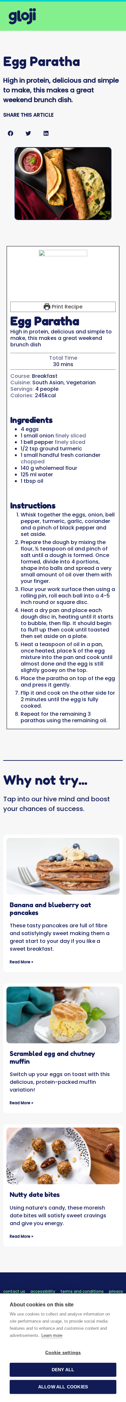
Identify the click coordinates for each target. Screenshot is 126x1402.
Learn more (51, 1335)
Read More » (21, 962)
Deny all (63, 1369)
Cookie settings (63, 1352)
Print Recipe (66, 306)
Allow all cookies (63, 1387)
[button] (10, 133)
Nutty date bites (35, 1195)
